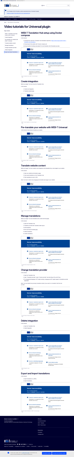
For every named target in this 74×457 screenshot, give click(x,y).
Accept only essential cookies (59, 453)
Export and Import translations (11, 52)
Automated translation (42, 420)
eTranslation (40, 432)
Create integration (8, 37)
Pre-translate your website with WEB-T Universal (11, 40)
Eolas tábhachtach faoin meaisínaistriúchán (22, 13)
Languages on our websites (20, 446)
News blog (39, 19)
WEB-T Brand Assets (42, 424)
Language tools (40, 434)
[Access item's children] (11, 19)
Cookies (28, 446)
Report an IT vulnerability (8, 446)
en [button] (43, 5)
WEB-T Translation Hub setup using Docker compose (11, 34)
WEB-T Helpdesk (41, 422)
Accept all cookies (47, 453)
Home (5, 19)
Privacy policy (33, 446)
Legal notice (40, 446)
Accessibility (46, 446)
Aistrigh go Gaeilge (10, 13)
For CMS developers (23, 19)
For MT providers (32, 19)
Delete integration (8, 49)
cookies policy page (25, 452)
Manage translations (9, 45)
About (9, 19)
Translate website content (10, 43)
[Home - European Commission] (12, 5)
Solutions (15, 19)
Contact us (31, 444)
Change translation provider (10, 47)
